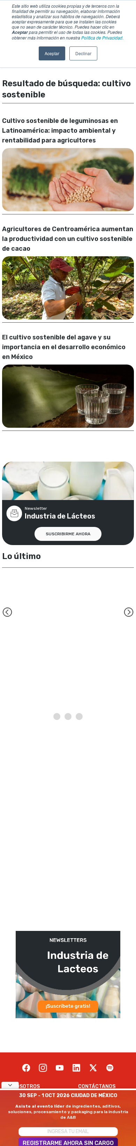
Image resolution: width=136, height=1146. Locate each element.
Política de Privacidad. (102, 38)
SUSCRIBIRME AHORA (68, 533)
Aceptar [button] (52, 53)
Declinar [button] (83, 53)
